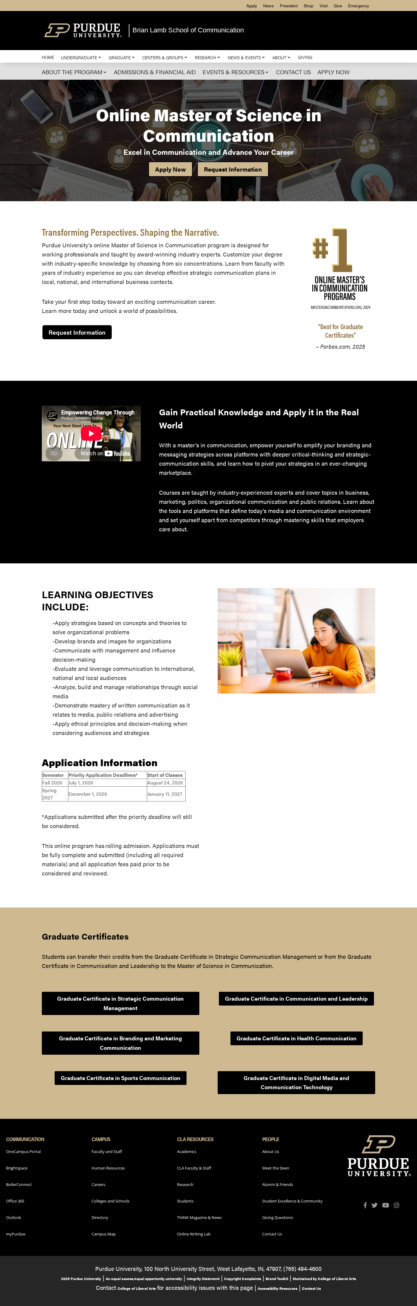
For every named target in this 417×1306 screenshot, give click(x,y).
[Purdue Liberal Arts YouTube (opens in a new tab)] (388, 1206)
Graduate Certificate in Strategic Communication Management (120, 1003)
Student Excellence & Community (292, 1201)
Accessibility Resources (277, 1288)
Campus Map (104, 1234)
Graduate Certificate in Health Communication (297, 1038)
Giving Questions (277, 1217)
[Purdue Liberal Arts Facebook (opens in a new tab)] (368, 1206)
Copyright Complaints (242, 1278)
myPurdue (15, 1234)
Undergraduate (79, 57)
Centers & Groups (162, 57)
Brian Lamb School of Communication (188, 30)
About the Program (72, 72)
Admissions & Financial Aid (155, 72)
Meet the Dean (275, 1168)
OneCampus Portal (23, 1151)
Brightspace (16, 1168)
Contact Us (293, 72)
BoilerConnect (19, 1184)
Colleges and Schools (110, 1201)
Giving (305, 57)
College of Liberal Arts (137, 1288)
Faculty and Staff (107, 1151)
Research (205, 57)
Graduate (120, 57)
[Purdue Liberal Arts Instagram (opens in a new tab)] (399, 1206)
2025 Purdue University (81, 1278)
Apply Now (333, 72)
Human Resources (108, 1168)
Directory (100, 1217)
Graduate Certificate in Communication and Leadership (296, 998)
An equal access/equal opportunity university (144, 1278)
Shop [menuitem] (309, 5)
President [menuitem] (289, 5)
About (279, 57)
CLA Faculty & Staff (194, 1168)
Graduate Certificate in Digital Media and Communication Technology (296, 1082)
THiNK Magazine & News (199, 1217)
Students (185, 1201)
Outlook (13, 1217)
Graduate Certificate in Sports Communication (120, 1078)
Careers (98, 1184)
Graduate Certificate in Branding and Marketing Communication (120, 1042)
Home (48, 57)
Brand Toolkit (277, 1278)
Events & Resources (233, 72)
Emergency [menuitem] (358, 5)
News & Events (244, 57)
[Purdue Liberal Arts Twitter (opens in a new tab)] (377, 1206)
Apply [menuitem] (251, 5)
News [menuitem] (268, 5)
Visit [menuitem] (324, 5)
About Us (270, 1151)
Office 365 (15, 1201)
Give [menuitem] (338, 5)
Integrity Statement (203, 1278)
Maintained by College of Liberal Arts (324, 1278)
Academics (186, 1151)
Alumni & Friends (277, 1184)
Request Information (233, 169)
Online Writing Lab (194, 1234)
